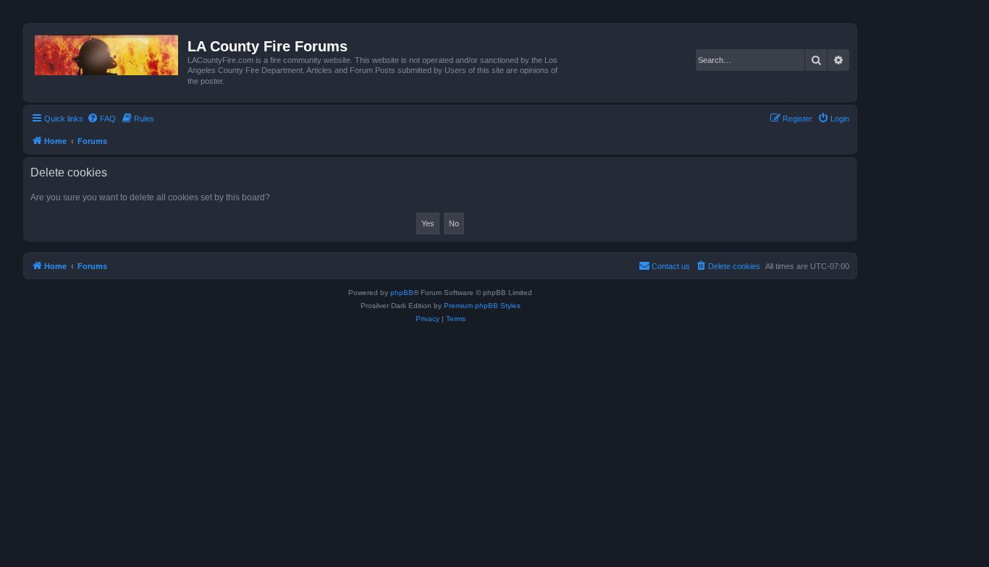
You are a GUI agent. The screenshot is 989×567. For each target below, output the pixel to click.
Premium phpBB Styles (482, 306)
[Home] (108, 52)
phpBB (401, 293)
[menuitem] (101, 118)
